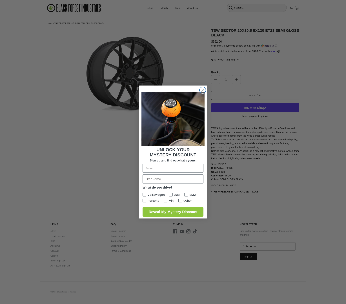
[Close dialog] (202, 90)
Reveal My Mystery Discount (173, 212)
